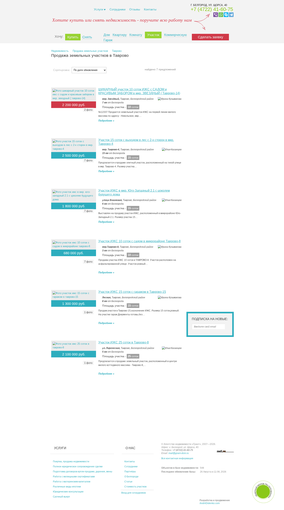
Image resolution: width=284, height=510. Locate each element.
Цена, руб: (198, 114)
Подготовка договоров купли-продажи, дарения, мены (82, 471)
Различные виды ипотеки (67, 486)
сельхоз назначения (209, 100)
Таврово (117, 50)
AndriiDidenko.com (210, 503)
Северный (211, 162)
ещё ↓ (218, 231)
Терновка (208, 211)
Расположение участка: (208, 241)
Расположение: (201, 152)
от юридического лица (211, 284)
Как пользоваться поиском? (205, 70)
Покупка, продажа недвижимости (71, 461)
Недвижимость (60, 50)
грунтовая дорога (200, 266)
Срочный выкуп (61, 496)
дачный (194, 104)
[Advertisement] (82, 392)
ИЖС (220, 91)
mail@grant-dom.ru (178, 453)
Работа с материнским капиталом (71, 481)
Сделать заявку (210, 37)
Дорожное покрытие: (205, 257)
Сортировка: (61, 69)
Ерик (206, 227)
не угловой (221, 246)
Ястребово (218, 199)
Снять (87, 37)
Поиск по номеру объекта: (209, 55)
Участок (153, 35)
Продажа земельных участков (90, 50)
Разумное (198, 219)
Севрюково (209, 195)
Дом (107, 35)
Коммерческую (175, 35)
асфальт (195, 262)
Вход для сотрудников (133, 492)
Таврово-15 (196, 174)
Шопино (207, 186)
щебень (213, 262)
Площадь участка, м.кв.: (208, 134)
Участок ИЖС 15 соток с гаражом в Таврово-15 (132, 291)
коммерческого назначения (213, 96)
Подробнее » (106, 120)
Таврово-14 (217, 174)
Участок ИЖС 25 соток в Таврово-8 (123, 342)
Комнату (135, 35)
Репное (196, 199)
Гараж (108, 40)
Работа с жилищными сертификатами (74, 476)
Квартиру (120, 35)
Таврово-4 (223, 178)
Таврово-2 (203, 182)
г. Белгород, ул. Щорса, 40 (209, 5)
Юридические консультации (68, 491)
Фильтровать (210, 296)
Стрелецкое (199, 231)
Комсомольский (201, 215)
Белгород (198, 158)
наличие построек (212, 280)
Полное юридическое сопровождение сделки (78, 466)
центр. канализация (209, 276)
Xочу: (59, 36)
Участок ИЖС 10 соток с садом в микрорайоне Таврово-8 (139, 241)
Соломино (198, 190)
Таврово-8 (203, 178)
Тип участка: (199, 91)
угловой (203, 246)
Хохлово (197, 207)
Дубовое (197, 166)
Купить (72, 37)
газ (192, 280)
